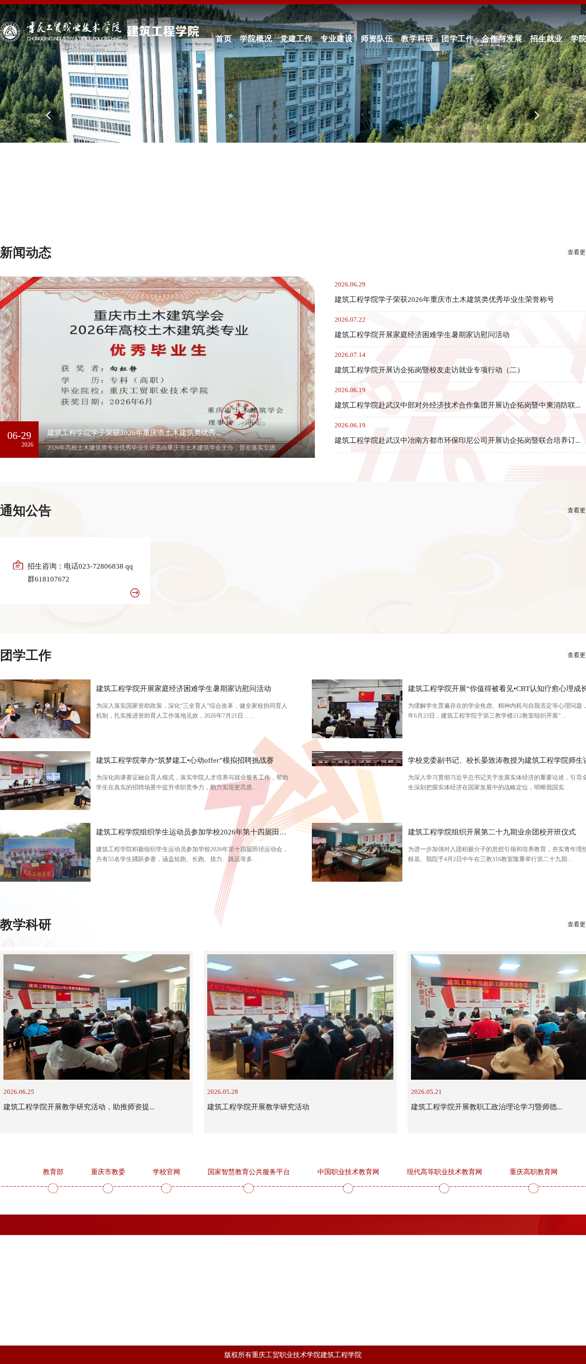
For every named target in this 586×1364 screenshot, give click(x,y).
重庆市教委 (108, 1171)
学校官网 (166, 1171)
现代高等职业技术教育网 (444, 1171)
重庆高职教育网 (534, 1171)
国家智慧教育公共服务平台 (249, 1171)
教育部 (53, 1171)
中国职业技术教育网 (348, 1171)
